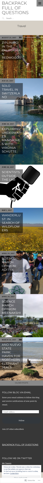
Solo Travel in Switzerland (11, 91)
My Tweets (6, 463)
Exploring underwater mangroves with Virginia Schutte (11, 140)
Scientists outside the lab (11, 175)
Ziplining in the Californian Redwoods (11, 50)
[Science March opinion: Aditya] (21, 272)
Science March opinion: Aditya (9, 264)
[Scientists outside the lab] (21, 186)
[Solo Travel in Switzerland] (21, 99)
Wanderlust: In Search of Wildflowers (11, 222)
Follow (21, 420)
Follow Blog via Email (16, 392)
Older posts (21, 383)
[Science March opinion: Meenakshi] (21, 315)
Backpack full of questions (15, 7)
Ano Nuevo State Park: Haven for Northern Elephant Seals (11, 356)
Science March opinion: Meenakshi (11, 307)
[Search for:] (15, 18)
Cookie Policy (14, 473)
